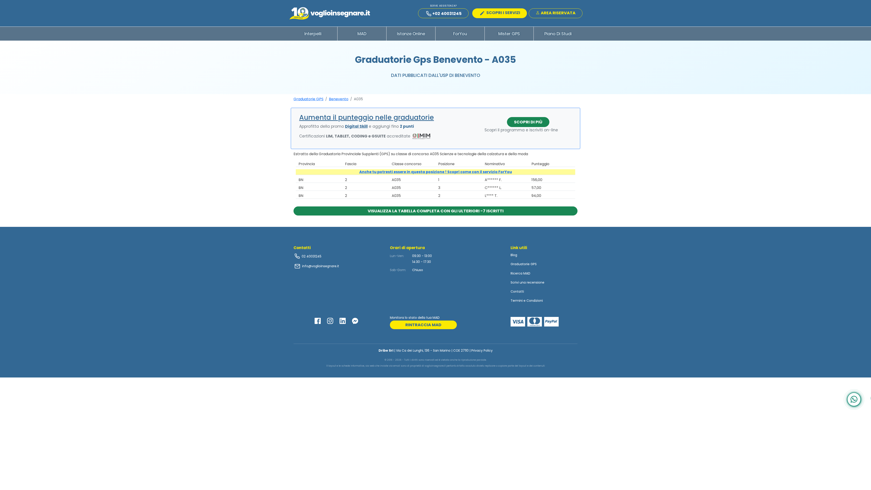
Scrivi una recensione (527, 282)
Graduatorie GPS (308, 99)
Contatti (517, 291)
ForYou (460, 34)
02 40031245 (311, 256)
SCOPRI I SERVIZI (502, 12)
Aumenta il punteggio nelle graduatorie (366, 117)
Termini (517, 300)
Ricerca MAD (520, 273)
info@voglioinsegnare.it (320, 266)
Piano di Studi (558, 34)
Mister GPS (509, 34)
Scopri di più (528, 122)
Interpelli (312, 34)
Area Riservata (557, 13)
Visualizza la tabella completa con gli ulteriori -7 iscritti (436, 211)
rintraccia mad (423, 325)
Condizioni (534, 300)
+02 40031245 (447, 13)
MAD (361, 34)
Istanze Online (411, 34)
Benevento (338, 99)
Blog (514, 255)
